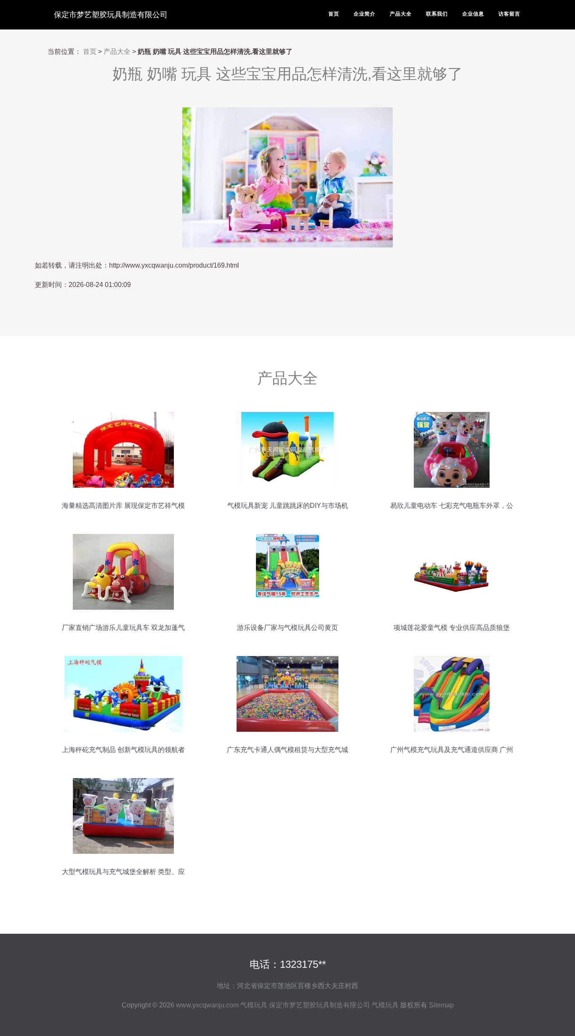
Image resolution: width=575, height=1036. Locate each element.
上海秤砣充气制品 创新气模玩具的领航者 (123, 749)
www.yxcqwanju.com (207, 1005)
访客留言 (509, 14)
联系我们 (437, 14)
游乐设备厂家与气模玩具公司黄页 (287, 627)
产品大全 (401, 14)
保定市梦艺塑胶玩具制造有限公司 (111, 15)
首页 (333, 14)
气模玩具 (253, 1005)
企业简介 (364, 14)
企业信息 (473, 14)
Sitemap (441, 1005)
